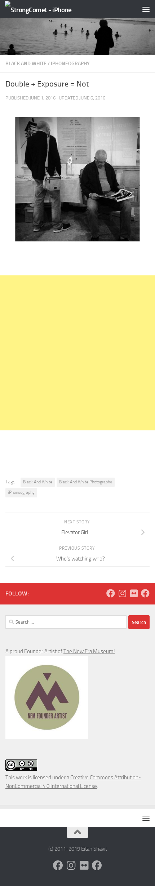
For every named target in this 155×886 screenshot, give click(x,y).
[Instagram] (122, 593)
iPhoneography (70, 64)
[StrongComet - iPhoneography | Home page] (49, 9)
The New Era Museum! (89, 651)
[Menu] (146, 9)
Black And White (25, 64)
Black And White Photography (85, 481)
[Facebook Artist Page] (145, 593)
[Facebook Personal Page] (110, 593)
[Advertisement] (77, 352)
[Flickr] (133, 593)
